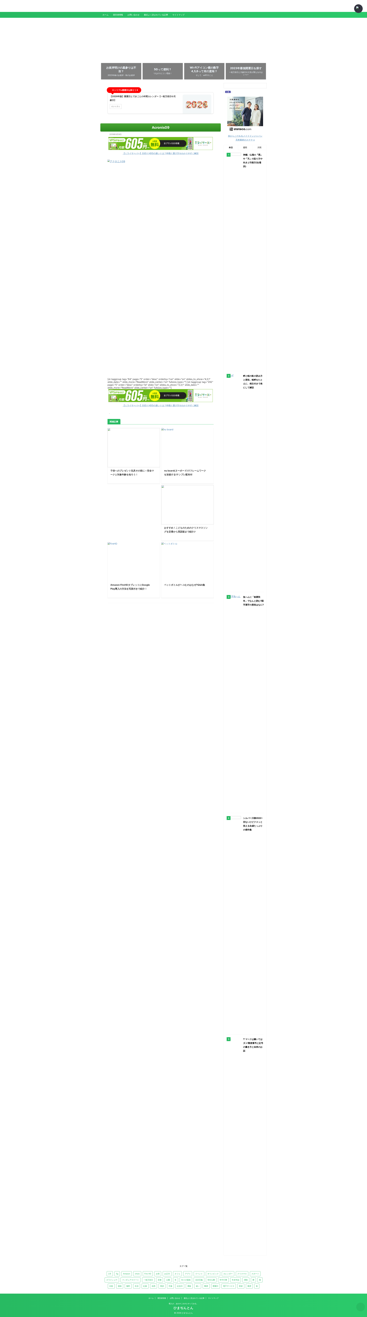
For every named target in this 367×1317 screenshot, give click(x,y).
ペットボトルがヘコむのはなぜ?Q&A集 (184, 584)
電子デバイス (228, 1286)
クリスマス (242, 1274)
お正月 (167, 1274)
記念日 (180, 1286)
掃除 (246, 1280)
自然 (153, 1286)
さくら (177, 1274)
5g (117, 1274)
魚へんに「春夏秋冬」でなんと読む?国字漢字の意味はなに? (253, 601)
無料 (128, 1286)
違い (198, 1286)
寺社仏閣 (211, 1280)
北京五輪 (199, 1280)
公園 (168, 1280)
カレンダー (228, 1274)
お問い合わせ (133, 14)
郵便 (206, 1286)
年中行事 (223, 1280)
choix (137, 1274)
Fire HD (147, 1274)
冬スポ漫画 (186, 1280)
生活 (136, 1286)
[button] (358, 8)
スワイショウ (111, 1280)
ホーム (106, 14)
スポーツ (255, 1274)
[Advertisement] (183, 39)
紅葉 (145, 1286)
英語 (162, 1286)
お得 (158, 1274)
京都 (159, 1280)
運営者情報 (118, 14)
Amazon (126, 1274)
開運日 (215, 1286)
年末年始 (235, 1280)
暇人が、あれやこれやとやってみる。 (183, 1304)
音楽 (241, 1286)
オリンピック (213, 1274)
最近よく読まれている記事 (156, 14)
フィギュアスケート (130, 1280)
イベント (199, 1274)
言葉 (170, 1286)
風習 (249, 1286)
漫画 (120, 1286)
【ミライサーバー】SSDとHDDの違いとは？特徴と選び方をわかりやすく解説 (161, 153)
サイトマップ (178, 14)
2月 (109, 1274)
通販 (189, 1286)
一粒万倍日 (148, 1280)
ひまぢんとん (110, 8)
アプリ (188, 1274)
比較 (111, 1286)
